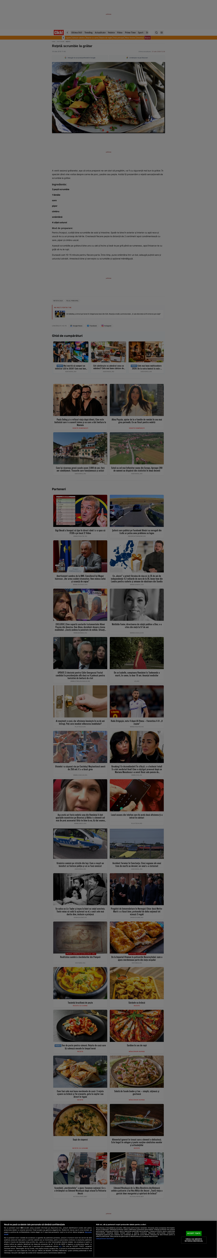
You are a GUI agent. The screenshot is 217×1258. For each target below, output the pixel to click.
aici (60, 1246)
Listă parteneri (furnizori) (105, 1238)
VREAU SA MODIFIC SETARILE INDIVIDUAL (194, 1240)
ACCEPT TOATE (193, 1233)
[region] (108, 1239)
